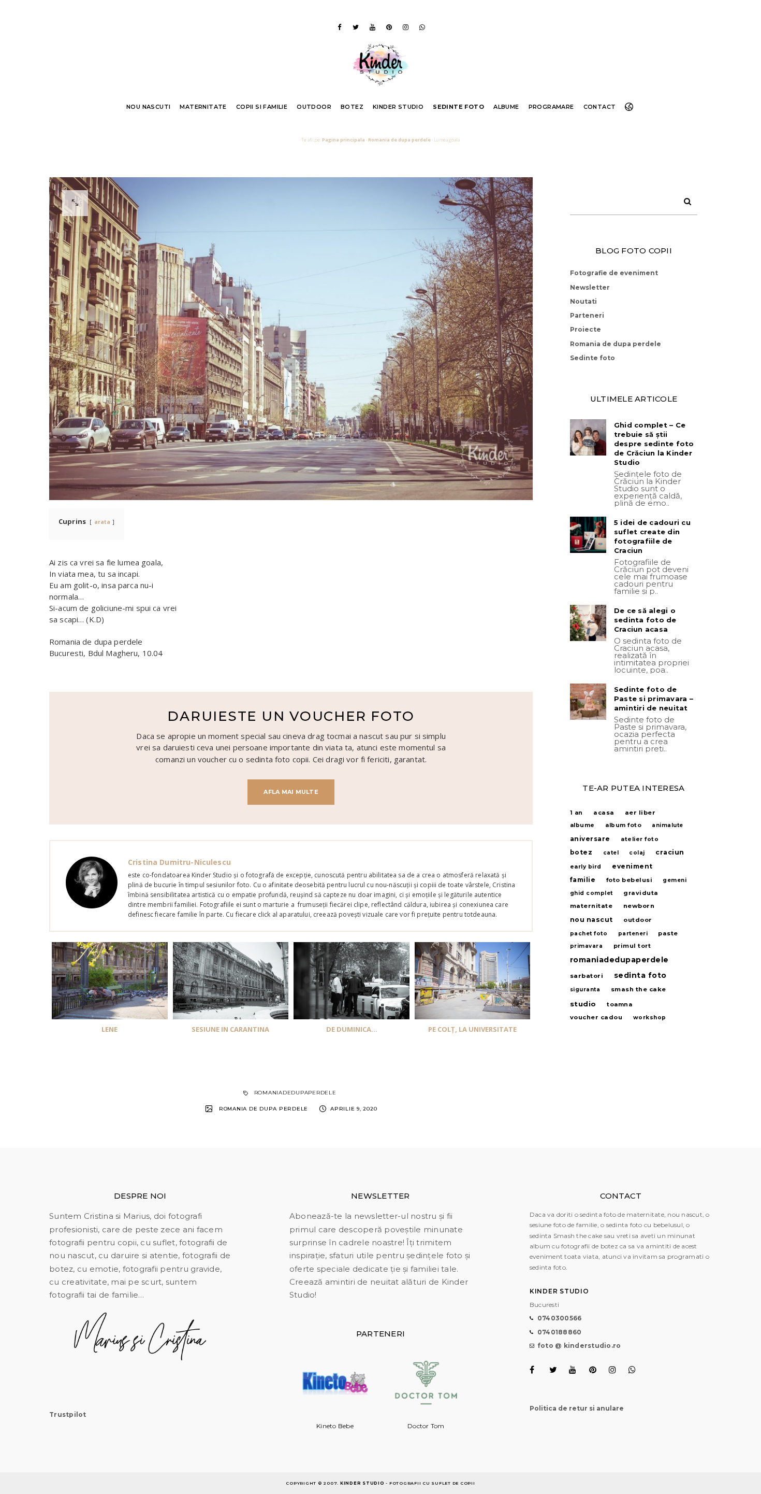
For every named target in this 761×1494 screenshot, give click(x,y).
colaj (637, 852)
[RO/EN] (631, 107)
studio (583, 1004)
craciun (669, 852)
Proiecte (585, 329)
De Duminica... (351, 1029)
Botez (352, 106)
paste (668, 933)
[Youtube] (372, 27)
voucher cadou (596, 1017)
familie (583, 880)
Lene (109, 1029)
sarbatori (587, 975)
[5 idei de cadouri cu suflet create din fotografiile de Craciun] (588, 535)
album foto (623, 825)
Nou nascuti (148, 106)
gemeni (674, 880)
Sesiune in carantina (230, 1029)
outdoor (637, 919)
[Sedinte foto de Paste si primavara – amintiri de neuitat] (588, 702)
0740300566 (559, 1318)
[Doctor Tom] (426, 1415)
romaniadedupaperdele (295, 1092)
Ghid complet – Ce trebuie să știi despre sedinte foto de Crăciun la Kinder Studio (654, 443)
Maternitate (203, 106)
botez (581, 852)
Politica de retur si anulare (577, 1408)
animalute (667, 825)
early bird (586, 866)
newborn (639, 905)
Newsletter (590, 287)
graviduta (640, 893)
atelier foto (639, 839)
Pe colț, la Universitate (472, 1029)
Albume (506, 106)
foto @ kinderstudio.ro (579, 1345)
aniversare (590, 839)
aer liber (640, 812)
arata (102, 521)
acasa (603, 812)
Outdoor (314, 106)
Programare (551, 106)
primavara (586, 946)
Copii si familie (261, 106)
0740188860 (559, 1332)
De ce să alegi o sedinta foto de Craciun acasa (645, 619)
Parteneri (587, 315)
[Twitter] (355, 27)
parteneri (633, 933)
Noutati (583, 301)
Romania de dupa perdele (399, 139)
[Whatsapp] (422, 27)
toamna (619, 1004)
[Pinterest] (389, 27)
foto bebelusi (629, 880)
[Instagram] (405, 27)
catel (611, 852)
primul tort (632, 945)
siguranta (585, 989)
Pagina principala (343, 139)
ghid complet (591, 893)
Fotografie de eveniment (614, 273)
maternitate (591, 905)
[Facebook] (339, 27)
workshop (649, 1017)
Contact (599, 106)
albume (582, 825)
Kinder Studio (398, 106)
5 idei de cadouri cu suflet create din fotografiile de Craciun (652, 536)
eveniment (632, 866)
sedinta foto (640, 975)
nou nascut (591, 919)
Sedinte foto (458, 106)
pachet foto (589, 933)
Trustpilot (67, 1414)
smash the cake (638, 989)
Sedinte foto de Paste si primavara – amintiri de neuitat (653, 698)
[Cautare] (684, 199)
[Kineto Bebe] (335, 1415)
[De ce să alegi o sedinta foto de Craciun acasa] (588, 623)
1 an (576, 812)
